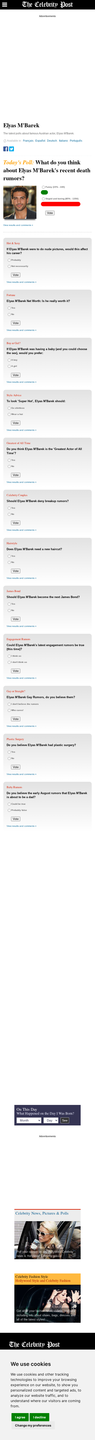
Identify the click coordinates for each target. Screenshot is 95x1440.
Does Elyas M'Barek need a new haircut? (34, 549)
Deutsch (52, 140)
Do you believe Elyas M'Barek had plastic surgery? (41, 745)
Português (76, 140)
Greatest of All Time (18, 443)
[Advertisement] (47, 66)
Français (28, 140)
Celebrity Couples (17, 495)
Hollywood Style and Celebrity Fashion (42, 1280)
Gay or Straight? (16, 691)
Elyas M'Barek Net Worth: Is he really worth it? (38, 301)
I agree (20, 1417)
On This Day (27, 1109)
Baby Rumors (14, 787)
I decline (39, 1417)
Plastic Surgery (15, 739)
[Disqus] (47, 901)
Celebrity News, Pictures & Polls (41, 1213)
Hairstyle (12, 543)
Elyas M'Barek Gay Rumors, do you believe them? (41, 697)
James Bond (13, 591)
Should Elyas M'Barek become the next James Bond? (43, 597)
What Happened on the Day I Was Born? (45, 1113)
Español (40, 140)
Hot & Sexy (13, 243)
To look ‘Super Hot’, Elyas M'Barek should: (36, 401)
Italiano (63, 140)
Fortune (11, 295)
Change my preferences (33, 1425)
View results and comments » (18, 225)
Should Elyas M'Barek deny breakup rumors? (38, 501)
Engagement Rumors (18, 639)
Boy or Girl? (14, 343)
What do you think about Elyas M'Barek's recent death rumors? (46, 170)
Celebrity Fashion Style (31, 1276)
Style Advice (14, 395)
